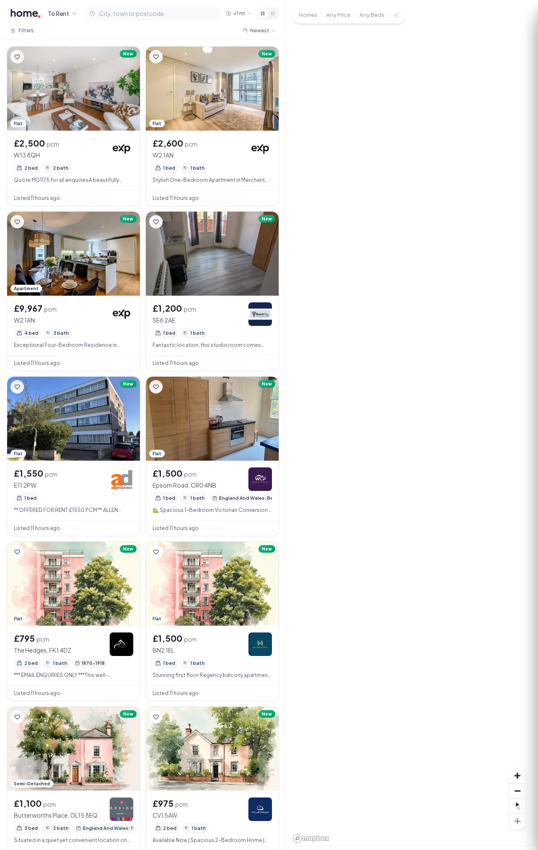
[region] (412, 425)
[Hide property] (34, 56)
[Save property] (17, 56)
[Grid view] (263, 13)
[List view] (273, 13)
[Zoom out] (517, 790)
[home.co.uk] (25, 13)
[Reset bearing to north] (517, 805)
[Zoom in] (517, 775)
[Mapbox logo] (311, 838)
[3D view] (517, 821)
